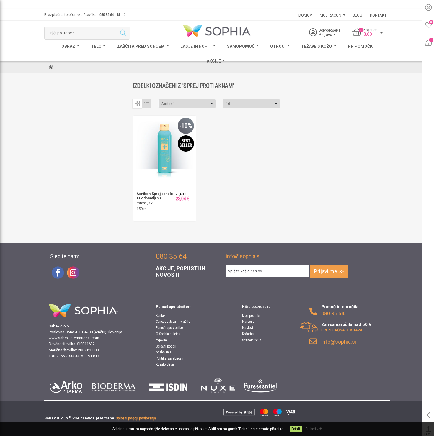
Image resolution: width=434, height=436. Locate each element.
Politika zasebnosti (169, 358)
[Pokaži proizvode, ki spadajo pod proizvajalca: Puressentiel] (260, 385)
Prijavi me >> (329, 271)
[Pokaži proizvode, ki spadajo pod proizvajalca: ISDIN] (168, 385)
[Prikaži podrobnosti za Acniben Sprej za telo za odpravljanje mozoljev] (164, 146)
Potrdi (295, 429)
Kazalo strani (165, 365)
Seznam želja (251, 340)
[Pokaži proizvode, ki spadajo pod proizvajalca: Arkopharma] (66, 385)
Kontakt (161, 316)
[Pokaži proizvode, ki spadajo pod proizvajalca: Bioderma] (114, 385)
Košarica (248, 334)
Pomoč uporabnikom (170, 328)
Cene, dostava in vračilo (173, 321)
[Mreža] (137, 103)
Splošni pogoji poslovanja (136, 418)
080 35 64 (106, 14)
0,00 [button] (367, 34)
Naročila (248, 321)
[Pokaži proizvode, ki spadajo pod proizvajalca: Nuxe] (218, 385)
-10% (186, 126)
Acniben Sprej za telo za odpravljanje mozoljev (154, 198)
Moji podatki (251, 316)
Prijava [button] (326, 34)
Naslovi (247, 328)
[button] (187, 103)
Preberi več (314, 429)
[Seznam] (146, 103)
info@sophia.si (243, 256)
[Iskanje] (123, 33)
